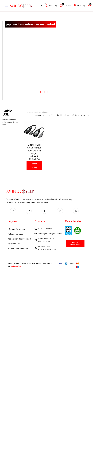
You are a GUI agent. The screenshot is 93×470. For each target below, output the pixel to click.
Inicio (4, 119)
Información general (16, 229)
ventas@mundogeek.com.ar (50, 233)
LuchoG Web (16, 266)
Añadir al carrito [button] (18, 82)
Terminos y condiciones (18, 248)
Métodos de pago (15, 234)
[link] (43, 115)
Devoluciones (14, 243)
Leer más (44, 80)
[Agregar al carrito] (41, 124)
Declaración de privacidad (19, 239)
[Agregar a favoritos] (41, 135)
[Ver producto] (41, 130)
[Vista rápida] (41, 140)
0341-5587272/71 (45, 228)
